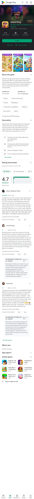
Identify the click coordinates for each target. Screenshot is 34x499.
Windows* (26, 93)
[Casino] (5, 98)
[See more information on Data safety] (31, 120)
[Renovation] (7, 111)
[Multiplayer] (15, 102)
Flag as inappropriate (10, 381)
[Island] (16, 111)
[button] (18, 34)
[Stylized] (24, 107)
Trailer (17, 15)
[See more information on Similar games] (31, 357)
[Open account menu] (31, 2)
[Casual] (5, 102)
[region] (17, 34)
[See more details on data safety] (8, 157)
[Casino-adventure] (17, 98)
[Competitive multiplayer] (11, 107)
